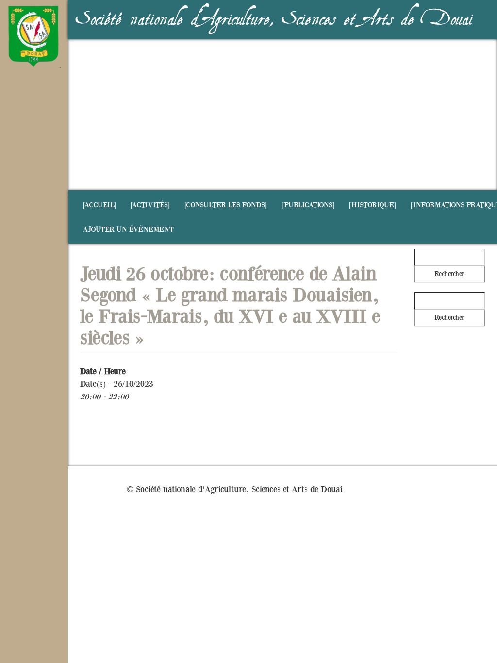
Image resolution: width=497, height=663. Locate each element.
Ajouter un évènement (128, 229)
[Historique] (372, 204)
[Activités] (150, 204)
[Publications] (308, 204)
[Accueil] (99, 204)
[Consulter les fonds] (225, 204)
